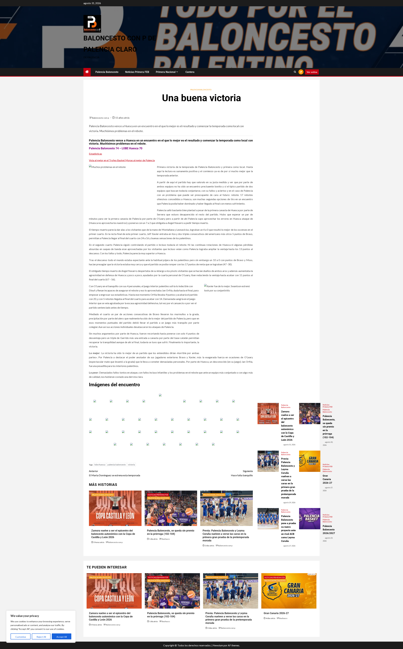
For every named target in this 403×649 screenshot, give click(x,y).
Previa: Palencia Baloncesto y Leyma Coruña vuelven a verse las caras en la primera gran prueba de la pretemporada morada (228, 618)
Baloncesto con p (101, 117)
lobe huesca (99, 464)
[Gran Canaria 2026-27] (309, 461)
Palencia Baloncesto (106, 71)
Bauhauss (166, 539)
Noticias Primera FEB (137, 71)
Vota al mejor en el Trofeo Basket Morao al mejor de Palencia (122, 160)
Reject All (41, 636)
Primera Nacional (166, 71)
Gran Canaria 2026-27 (276, 613)
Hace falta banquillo (242, 473)
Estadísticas (95, 153)
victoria (131, 464)
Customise (20, 636)
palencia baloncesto (117, 464)
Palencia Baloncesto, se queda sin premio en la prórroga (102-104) (170, 532)
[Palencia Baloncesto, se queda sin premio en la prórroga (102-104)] (309, 413)
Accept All (62, 636)
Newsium (218, 645)
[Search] (295, 72)
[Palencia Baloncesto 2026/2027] (309, 518)
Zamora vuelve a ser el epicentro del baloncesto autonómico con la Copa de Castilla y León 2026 (113, 534)
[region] (41, 627)
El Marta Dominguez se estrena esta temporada (114, 473)
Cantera (189, 71)
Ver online (312, 72)
